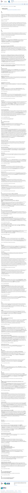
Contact (16, 490)
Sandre (12, 0)
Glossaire (19, 490)
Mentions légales (3, 490)
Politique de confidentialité (9, 490)
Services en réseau (11, 6)
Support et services (6, 6)
